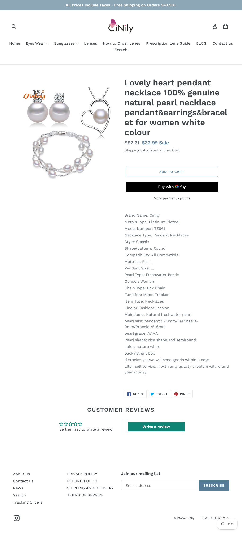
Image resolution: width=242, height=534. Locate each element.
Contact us (23, 481)
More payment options (172, 198)
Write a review (156, 426)
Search (19, 495)
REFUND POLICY (82, 481)
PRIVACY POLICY (82, 474)
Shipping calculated (141, 150)
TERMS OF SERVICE (85, 495)
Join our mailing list (140, 473)
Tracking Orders (27, 502)
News (18, 488)
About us (21, 474)
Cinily (190, 518)
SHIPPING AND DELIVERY (90, 488)
